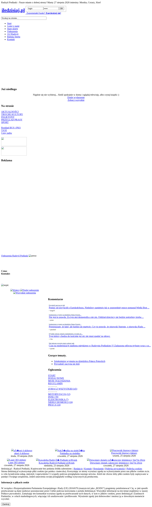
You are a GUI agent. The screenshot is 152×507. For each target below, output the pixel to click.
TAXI (4, 130)
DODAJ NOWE (56, 378)
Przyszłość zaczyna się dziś (67, 364)
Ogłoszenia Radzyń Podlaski (14, 255)
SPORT (5, 122)
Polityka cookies (134, 468)
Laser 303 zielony (16, 462)
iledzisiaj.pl (13, 10)
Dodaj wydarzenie (76, 97)
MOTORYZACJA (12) (59, 394)
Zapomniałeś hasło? (35, 13)
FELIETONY (8, 117)
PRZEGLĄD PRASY (11, 119)
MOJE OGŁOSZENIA (59, 381)
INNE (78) (53, 397)
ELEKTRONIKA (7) (58, 399)
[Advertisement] (76, 64)
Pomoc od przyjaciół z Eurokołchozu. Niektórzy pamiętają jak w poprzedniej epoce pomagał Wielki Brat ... (99, 307)
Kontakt (11, 39)
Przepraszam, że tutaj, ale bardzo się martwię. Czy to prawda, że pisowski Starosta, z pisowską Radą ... (97, 326)
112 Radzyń (12, 34)
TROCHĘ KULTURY (12, 114)
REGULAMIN (55, 383)
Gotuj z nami (13, 26)
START (52, 375)
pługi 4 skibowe (21, 453)
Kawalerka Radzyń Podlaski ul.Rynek (57, 463)
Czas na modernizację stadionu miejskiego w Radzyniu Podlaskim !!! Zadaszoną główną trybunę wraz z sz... (100, 345)
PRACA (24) (54, 405)
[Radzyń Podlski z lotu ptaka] (14, 145)
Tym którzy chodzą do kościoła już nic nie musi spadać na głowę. (79, 336)
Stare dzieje (12, 28)
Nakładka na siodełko (70, 453)
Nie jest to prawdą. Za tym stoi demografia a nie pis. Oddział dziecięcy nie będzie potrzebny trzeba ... (96, 317)
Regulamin (98, 468)
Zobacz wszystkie (76, 100)
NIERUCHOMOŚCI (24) (60, 402)
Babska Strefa (13, 36)
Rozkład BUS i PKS (11, 127)
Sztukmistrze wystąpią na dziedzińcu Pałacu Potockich (79, 361)
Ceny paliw (6, 133)
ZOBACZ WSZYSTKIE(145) (62, 389)
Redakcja (78, 468)
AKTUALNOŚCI (10, 111)
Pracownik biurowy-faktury (124, 453)
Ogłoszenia (12, 31)
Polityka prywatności (115, 468)
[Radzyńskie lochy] (14, 154)
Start (9, 23)
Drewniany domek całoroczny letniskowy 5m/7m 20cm (116, 463)
